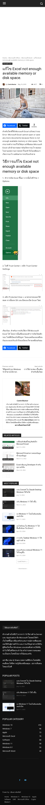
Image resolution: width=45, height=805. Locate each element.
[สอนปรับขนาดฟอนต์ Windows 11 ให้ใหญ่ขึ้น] (8, 553)
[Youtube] (25, 780)
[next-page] (8, 476)
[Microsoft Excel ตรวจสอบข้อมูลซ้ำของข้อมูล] (8, 456)
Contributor (12, 84)
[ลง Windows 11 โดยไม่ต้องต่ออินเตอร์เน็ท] (8, 517)
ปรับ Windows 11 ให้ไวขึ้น (26, 502)
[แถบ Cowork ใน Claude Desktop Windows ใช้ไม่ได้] (8, 493)
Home (4, 58)
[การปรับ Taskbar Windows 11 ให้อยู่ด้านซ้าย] (8, 541)
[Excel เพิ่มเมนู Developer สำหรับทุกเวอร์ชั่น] (8, 468)
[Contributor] (4, 84)
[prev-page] (4, 476)
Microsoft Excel (27, 58)
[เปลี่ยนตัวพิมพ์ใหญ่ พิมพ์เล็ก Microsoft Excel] (8, 445)
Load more (22, 561)
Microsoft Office (14, 58)
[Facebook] (20, 780)
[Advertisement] (22, 30)
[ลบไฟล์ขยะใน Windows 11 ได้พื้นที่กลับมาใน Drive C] (8, 529)
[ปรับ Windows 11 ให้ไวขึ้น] (8, 505)
